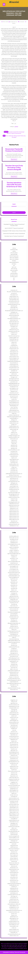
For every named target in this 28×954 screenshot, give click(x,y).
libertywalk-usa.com (14, 537)
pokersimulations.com (14, 798)
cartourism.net (14, 667)
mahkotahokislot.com (14, 410)
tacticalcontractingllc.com (14, 492)
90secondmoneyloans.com (14, 771)
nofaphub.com (14, 719)
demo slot (14, 267)
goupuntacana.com (14, 712)
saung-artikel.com (14, 353)
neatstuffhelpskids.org (14, 601)
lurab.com (14, 927)
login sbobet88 (14, 254)
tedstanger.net (14, 840)
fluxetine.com (14, 645)
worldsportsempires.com (14, 435)
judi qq (14, 251)
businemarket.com (14, 364)
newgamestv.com (14, 386)
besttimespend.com (14, 454)
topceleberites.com (14, 806)
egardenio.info (14, 445)
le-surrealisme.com (14, 569)
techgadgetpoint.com (14, 400)
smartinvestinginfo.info (14, 836)
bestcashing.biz (14, 613)
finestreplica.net (14, 829)
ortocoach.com (14, 470)
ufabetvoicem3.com (14, 815)
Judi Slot (16, 126)
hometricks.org (14, 462)
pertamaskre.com (14, 309)
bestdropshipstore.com (14, 761)
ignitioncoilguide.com (14, 929)
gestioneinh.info (14, 856)
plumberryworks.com (14, 475)
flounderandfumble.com (14, 831)
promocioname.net (14, 609)
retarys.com (14, 334)
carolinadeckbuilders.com (14, 575)
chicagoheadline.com (14, 708)
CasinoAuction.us (14, 651)
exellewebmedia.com (14, 321)
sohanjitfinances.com (14, 487)
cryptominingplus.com (14, 358)
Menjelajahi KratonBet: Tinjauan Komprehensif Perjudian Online (14, 225)
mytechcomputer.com (14, 931)
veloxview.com (14, 521)
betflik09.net (14, 728)
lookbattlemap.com (14, 339)
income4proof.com (14, 723)
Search (14, 204)
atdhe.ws (14, 637)
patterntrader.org (14, 429)
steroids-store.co (14, 626)
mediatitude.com (14, 563)
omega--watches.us (14, 550)
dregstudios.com (14, 599)
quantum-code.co (14, 850)
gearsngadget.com (14, 790)
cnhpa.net (14, 430)
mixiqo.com (14, 467)
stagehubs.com (14, 700)
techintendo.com (14, 758)
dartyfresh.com (14, 734)
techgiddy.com (14, 312)
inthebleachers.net (14, 675)
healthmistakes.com (14, 426)
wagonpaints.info (14, 845)
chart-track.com (14, 605)
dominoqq (14, 271)
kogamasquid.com (14, 681)
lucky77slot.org (14, 407)
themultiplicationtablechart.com (14, 683)
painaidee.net (14, 370)
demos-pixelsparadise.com (14, 561)
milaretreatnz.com (14, 591)
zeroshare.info (14, 588)
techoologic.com (14, 882)
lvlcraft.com (14, 769)
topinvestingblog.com (14, 577)
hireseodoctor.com (14, 791)
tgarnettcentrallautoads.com (14, 553)
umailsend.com (14, 332)
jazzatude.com (14, 585)
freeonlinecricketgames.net (14, 612)
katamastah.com (14, 438)
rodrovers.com (14, 774)
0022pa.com (14, 586)
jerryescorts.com (14, 396)
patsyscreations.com (14, 722)
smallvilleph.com (14, 594)
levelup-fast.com (14, 795)
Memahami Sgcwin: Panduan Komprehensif (14, 236)
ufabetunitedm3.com (14, 511)
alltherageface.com (14, 918)
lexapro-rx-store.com (14, 677)
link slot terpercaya (14, 256)
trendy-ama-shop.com (14, 863)
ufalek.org (14, 413)
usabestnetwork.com (14, 329)
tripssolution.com (14, 776)
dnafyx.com (14, 741)
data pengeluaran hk (14, 262)
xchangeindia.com (14, 897)
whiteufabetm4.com (14, 821)
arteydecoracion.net (14, 628)
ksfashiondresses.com (14, 427)
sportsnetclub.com (14, 347)
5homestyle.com (14, 689)
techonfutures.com (14, 880)
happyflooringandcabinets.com (14, 416)
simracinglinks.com (14, 566)
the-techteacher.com (14, 902)
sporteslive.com (14, 381)
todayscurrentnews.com (14, 497)
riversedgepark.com (14, 714)
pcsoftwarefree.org (14, 738)
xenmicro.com (14, 731)
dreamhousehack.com (14, 901)
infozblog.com (14, 620)
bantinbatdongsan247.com (14, 304)
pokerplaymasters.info (14, 301)
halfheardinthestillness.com (14, 640)
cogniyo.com (14, 457)
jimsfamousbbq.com (14, 536)
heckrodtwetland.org (14, 639)
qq (10, 948)
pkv (14, 278)
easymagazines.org (14, 459)
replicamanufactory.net (14, 799)
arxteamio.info (14, 446)
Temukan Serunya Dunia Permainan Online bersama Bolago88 (14, 167)
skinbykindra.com (14, 916)
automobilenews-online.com (14, 904)
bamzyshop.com (14, 877)
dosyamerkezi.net (14, 567)
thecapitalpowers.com (14, 494)
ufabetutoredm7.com (14, 518)
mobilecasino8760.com (14, 647)
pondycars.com (14, 878)
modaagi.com (14, 593)
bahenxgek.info (14, 307)
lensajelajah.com (14, 727)
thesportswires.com (14, 375)
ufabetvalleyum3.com (14, 519)
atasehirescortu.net (14, 393)
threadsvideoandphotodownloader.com (14, 310)
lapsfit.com (14, 793)
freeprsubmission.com (14, 869)
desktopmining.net (14, 673)
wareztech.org (14, 328)
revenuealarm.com (14, 926)
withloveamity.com (14, 745)
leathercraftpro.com (14, 464)
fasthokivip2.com (14, 355)
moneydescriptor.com (14, 367)
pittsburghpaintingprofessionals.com (14, 473)
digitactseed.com (14, 768)
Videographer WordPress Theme (10, 952)
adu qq (14, 248)
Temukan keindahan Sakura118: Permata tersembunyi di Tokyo (14, 184)
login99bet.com (14, 703)
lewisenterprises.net (14, 736)
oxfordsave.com (14, 350)
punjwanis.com (14, 290)
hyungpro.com (14, 377)
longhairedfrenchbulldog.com (14, 361)
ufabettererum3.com (14, 503)
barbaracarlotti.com (14, 672)
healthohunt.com (14, 833)
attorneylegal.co (14, 397)
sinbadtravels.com (14, 325)
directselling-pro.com (14, 924)
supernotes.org (14, 434)
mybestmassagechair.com (14, 642)
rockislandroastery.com (14, 923)
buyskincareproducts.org (14, 678)
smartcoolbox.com (14, 486)
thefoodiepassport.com (14, 658)
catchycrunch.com (14, 717)
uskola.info (14, 844)
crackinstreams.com (14, 787)
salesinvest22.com (14, 859)
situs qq (7, 948)
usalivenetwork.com (14, 313)
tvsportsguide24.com (14, 402)
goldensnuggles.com (14, 337)
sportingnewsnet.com (14, 378)
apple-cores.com (14, 669)
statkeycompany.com (14, 574)
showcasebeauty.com (14, 571)
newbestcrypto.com (14, 348)
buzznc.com (14, 913)
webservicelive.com (14, 935)
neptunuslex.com (14, 545)
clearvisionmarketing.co (14, 848)
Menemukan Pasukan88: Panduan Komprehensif (14, 150)
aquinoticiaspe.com (14, 359)
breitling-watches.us (14, 552)
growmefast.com (14, 408)
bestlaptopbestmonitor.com (14, 631)
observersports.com (14, 356)
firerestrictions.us (14, 615)
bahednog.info (14, 306)
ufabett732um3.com (14, 842)
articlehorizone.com (14, 780)
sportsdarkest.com (14, 372)
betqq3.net (14, 648)
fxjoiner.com (14, 915)
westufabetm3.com (14, 522)
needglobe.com (14, 468)
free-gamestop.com (14, 323)
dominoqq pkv (11, 943)
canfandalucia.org (14, 889)
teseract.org (14, 861)
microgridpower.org (14, 465)
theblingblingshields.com (14, 383)
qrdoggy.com (14, 419)
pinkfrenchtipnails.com (14, 385)
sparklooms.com (14, 491)
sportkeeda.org (14, 453)
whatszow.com (14, 755)
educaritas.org (14, 725)
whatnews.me (14, 852)
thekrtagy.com (14, 896)
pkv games (7, 945)
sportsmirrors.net (14, 389)
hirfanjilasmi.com (14, 461)
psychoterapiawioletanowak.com (14, 476)
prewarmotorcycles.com (14, 564)
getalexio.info (14, 448)
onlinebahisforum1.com (14, 706)
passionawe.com (14, 472)
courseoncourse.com (14, 302)
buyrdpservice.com (14, 340)
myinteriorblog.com (14, 872)
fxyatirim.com (14, 749)
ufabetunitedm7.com (14, 513)
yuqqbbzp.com (14, 782)
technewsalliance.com (14, 837)
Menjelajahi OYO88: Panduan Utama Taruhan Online (14, 230)
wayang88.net (14, 818)
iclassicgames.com (14, 351)
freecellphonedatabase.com (14, 318)
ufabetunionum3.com (14, 809)
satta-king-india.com (14, 777)
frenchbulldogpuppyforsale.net (14, 680)
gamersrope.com (14, 320)
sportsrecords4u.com (14, 804)
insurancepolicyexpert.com (14, 572)
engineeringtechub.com (14, 394)
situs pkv (3, 948)
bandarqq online (14, 249)
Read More (14, 159)
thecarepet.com (14, 294)
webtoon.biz (14, 374)
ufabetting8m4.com (14, 807)
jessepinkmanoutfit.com (14, 331)
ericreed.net (14, 643)
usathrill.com (14, 886)
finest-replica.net (14, 855)
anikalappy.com (14, 823)
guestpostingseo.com (14, 298)
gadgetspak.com (14, 788)
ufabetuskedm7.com (14, 514)
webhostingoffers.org (14, 753)
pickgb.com (14, 424)
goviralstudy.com (14, 665)
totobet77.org (14, 500)
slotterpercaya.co (14, 484)
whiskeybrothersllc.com (14, 524)
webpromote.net (14, 624)
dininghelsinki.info (14, 825)
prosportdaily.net (14, 858)
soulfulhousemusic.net (14, 489)
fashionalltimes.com (14, 905)
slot (15, 123)
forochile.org (14, 604)
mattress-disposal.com (14, 415)
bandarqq (13, 946)
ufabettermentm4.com (14, 505)
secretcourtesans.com (14, 704)
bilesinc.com (14, 590)
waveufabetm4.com (14, 817)
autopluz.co (14, 556)
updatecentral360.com (14, 437)
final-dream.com (14, 853)
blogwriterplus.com (14, 296)
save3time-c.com (14, 558)
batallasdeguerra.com (14, 598)
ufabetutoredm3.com (14, 516)
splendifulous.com (14, 802)
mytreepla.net (14, 796)
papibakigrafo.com (14, 661)
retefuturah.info (14, 834)
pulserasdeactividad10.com (14, 670)
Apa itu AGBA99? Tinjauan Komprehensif (14, 228)
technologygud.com (14, 421)
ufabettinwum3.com (14, 510)
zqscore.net (14, 440)
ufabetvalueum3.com (14, 810)
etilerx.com (14, 828)
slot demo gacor (14, 276)
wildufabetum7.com (14, 525)
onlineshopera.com (14, 733)
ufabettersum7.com (14, 506)
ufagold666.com (14, 870)
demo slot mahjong (14, 257)
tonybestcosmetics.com (14, 912)
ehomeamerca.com (14, 757)
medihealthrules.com (14, 885)
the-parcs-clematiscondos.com (14, 291)
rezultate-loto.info (14, 801)
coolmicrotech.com (14, 899)
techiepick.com (14, 875)
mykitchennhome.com (14, 654)
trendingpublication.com (14, 502)
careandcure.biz (14, 456)
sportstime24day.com (14, 380)
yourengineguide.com (14, 891)
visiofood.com (14, 866)
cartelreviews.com (14, 763)
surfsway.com (14, 764)
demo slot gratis (14, 270)
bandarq (14, 260)
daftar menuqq (4, 943)
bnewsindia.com (14, 874)
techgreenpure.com (14, 760)
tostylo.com (14, 344)
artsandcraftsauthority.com (14, 934)
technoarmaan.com (14, 908)
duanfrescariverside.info (14, 826)
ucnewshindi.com (14, 317)
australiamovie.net (14, 539)
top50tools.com (14, 579)
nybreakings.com (14, 893)
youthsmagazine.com (14, 369)
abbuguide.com (14, 750)
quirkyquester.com (14, 480)
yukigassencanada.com (14, 779)
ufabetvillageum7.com (14, 814)
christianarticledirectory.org (14, 688)
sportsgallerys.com (14, 388)
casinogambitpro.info (14, 299)
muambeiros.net (14, 618)
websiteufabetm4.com (14, 820)
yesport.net (14, 342)
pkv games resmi (14, 275)
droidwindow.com (14, 867)
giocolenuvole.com (14, 742)
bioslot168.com (14, 932)
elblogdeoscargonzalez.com (14, 623)
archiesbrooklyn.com (14, 616)
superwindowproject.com (14, 659)
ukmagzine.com (14, 326)
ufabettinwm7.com (14, 508)
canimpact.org (14, 664)
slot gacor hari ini (6, 946)
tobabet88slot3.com (14, 495)
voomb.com (14, 399)
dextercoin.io (14, 686)
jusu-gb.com (14, 293)
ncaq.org (14, 730)
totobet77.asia (14, 499)
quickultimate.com (14, 478)
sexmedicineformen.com (14, 481)
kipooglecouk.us (14, 653)
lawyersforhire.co (14, 362)
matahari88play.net (14, 366)
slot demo (14, 264)
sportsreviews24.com (14, 404)
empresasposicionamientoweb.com (14, 910)
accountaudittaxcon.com (14, 449)
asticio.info (14, 443)
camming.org (14, 709)
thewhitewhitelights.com (14, 635)
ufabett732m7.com (14, 864)
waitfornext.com (14, 847)
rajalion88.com (14, 711)
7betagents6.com (14, 783)
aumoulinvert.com (14, 656)
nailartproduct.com (14, 766)
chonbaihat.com (14, 621)
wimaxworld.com (14, 610)
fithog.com (14, 629)
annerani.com (14, 583)
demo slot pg (14, 268)
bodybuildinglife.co (14, 418)
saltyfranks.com (14, 582)
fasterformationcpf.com (14, 336)
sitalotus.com (14, 432)
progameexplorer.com (14, 921)
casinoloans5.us (14, 650)
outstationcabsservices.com (14, 894)
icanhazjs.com (14, 662)
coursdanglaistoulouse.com (14, 544)
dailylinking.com (14, 739)
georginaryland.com (14, 632)
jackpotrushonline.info (14, 315)
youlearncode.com (14, 747)
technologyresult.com (14, 752)
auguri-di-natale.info (14, 547)
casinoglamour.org (14, 684)
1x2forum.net (14, 701)
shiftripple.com (14, 483)
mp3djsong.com (14, 542)
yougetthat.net (14, 345)
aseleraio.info (14, 442)
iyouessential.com (14, 744)
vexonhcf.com (14, 560)
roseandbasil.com (14, 634)
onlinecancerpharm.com (14, 412)
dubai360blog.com (14, 405)
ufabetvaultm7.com (14, 812)
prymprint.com (14, 451)
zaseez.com (14, 715)
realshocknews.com (14, 423)
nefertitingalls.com (14, 720)
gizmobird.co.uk (14, 541)
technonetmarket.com (14, 839)
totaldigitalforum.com (14, 907)
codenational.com (14, 919)
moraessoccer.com (14, 602)
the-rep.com (14, 580)
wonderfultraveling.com (14, 607)
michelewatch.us (14, 548)
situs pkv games (14, 252)
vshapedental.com (14, 888)
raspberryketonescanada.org (14, 883)
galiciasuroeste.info (14, 596)
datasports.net (14, 391)
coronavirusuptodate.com (14, 785)
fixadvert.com (14, 555)
